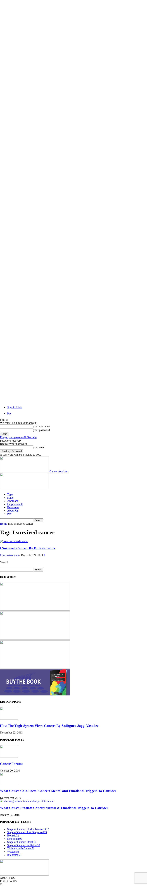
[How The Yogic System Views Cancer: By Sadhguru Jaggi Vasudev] (9, 718)
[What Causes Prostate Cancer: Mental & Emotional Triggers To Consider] (27, 801)
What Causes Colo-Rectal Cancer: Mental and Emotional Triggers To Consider (58, 791)
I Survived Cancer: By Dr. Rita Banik (27, 548)
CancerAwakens (9, 555)
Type (10, 494)
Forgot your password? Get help (18, 437)
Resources (13, 507)
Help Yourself (15, 504)
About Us (12, 510)
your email (39, 447)
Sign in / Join (14, 407)
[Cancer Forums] (9, 756)
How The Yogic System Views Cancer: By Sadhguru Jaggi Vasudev (49, 726)
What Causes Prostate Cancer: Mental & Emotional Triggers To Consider (54, 808)
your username (41, 426)
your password (41, 430)
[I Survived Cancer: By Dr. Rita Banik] (14, 541)
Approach (12, 500)
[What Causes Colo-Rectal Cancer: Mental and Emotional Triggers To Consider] (9, 783)
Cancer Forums (11, 764)
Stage (10, 497)
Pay (9, 413)
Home (3, 523)
